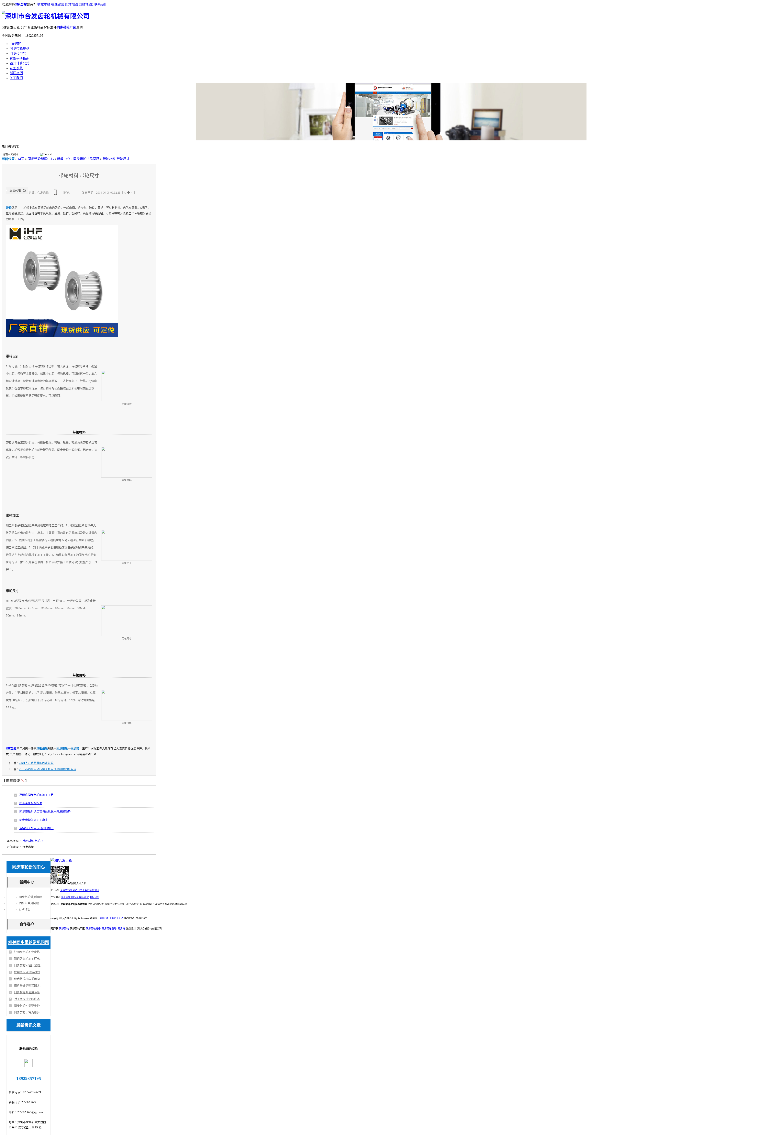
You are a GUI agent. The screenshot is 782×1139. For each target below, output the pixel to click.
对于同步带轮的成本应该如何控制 (29, 999)
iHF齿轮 (21, 4)
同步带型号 (18, 53)
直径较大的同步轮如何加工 (36, 828)
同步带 (75, 748)
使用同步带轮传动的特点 (29, 972)
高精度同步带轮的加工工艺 (36, 794)
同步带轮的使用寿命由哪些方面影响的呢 (29, 992)
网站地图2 (86, 4)
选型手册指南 (19, 58)
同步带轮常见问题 (86, 159)
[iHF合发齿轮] (61, 860)
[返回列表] (17, 192)
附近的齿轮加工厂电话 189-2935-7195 (29, 958)
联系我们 (100, 4)
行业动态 (24, 909)
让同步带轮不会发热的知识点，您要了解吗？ (29, 952)
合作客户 (27, 924)
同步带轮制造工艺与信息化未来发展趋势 (45, 811)
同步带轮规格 (19, 48)
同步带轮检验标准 (30, 803)
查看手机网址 (56, 193)
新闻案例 (16, 73)
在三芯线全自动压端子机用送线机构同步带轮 (47, 769)
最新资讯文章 (28, 1025)
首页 (21, 159)
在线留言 (57, 4)
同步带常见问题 (29, 903)
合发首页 (65, 890)
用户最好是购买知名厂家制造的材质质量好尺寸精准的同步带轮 (29, 985)
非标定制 (94, 897)
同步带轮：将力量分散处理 (29, 1012)
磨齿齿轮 (84, 897)
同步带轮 (62, 748)
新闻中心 (63, 159)
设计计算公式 (19, 63)
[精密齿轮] (391, 111)
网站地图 (71, 4)
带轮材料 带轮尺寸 (116, 159)
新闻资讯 (75, 890)
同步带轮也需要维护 (27, 1005)
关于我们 (16, 78)
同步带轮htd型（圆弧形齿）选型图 (29, 965)
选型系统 (16, 68)
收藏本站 (43, 4)
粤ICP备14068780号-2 (111, 918)
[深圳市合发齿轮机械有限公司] (46, 16)
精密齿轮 (42, 748)
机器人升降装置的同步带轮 (36, 763)
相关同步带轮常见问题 (28, 942)
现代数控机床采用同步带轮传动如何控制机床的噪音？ (29, 978)
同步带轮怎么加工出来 (33, 819)
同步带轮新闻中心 (41, 159)
